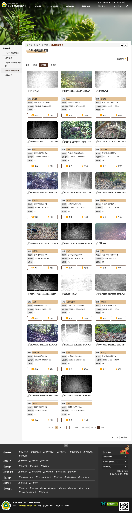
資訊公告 (117, 6)
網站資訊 (8, 489)
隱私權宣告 (45, 492)
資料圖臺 (46, 466)
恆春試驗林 (25, 456)
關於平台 (24, 488)
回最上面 (124, 437)
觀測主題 (54, 6)
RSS (112, 2)
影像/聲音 (45, 45)
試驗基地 (38, 6)
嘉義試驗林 (63, 452)
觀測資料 (70, 6)
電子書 (63, 488)
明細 (52, 115)
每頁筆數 (85, 427)
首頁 (99, 2)
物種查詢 (24, 472)
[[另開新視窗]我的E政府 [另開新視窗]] (103, 504)
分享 (126, 2)
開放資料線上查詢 (27, 477)
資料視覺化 (62, 472)
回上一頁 (115, 437)
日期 (35, 65)
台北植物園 (25, 452)
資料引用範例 (71, 477)
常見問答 (53, 488)
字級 (123, 2)
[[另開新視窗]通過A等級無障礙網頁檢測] (112, 504)
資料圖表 (35, 466)
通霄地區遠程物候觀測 (13, 64)
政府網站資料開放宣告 (28, 492)
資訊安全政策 (86, 488)
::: (25, 44)
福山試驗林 (37, 452)
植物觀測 (35, 461)
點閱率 (43, 65)
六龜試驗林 (89, 452)
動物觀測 (24, 461)
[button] (98, 427)
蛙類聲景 (8, 75)
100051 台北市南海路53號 (27, 506)
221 (76, 427)
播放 (36, 115)
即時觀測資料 (36, 472)
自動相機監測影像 (12, 71)
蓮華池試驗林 (50, 452)
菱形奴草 (8, 58)
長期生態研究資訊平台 (15, 4)
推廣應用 (73, 472)
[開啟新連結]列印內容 (121, 45)
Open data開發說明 (44, 477)
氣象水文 (45, 461)
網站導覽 (105, 2)
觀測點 (53, 65)
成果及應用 (86, 6)
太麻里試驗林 (76, 452)
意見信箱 (118, 2)
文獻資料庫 (49, 472)
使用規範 (59, 477)
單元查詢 (120, 59)
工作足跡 (35, 483)
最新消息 (24, 483)
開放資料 (101, 6)
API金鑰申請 (84, 477)
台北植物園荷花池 (12, 53)
